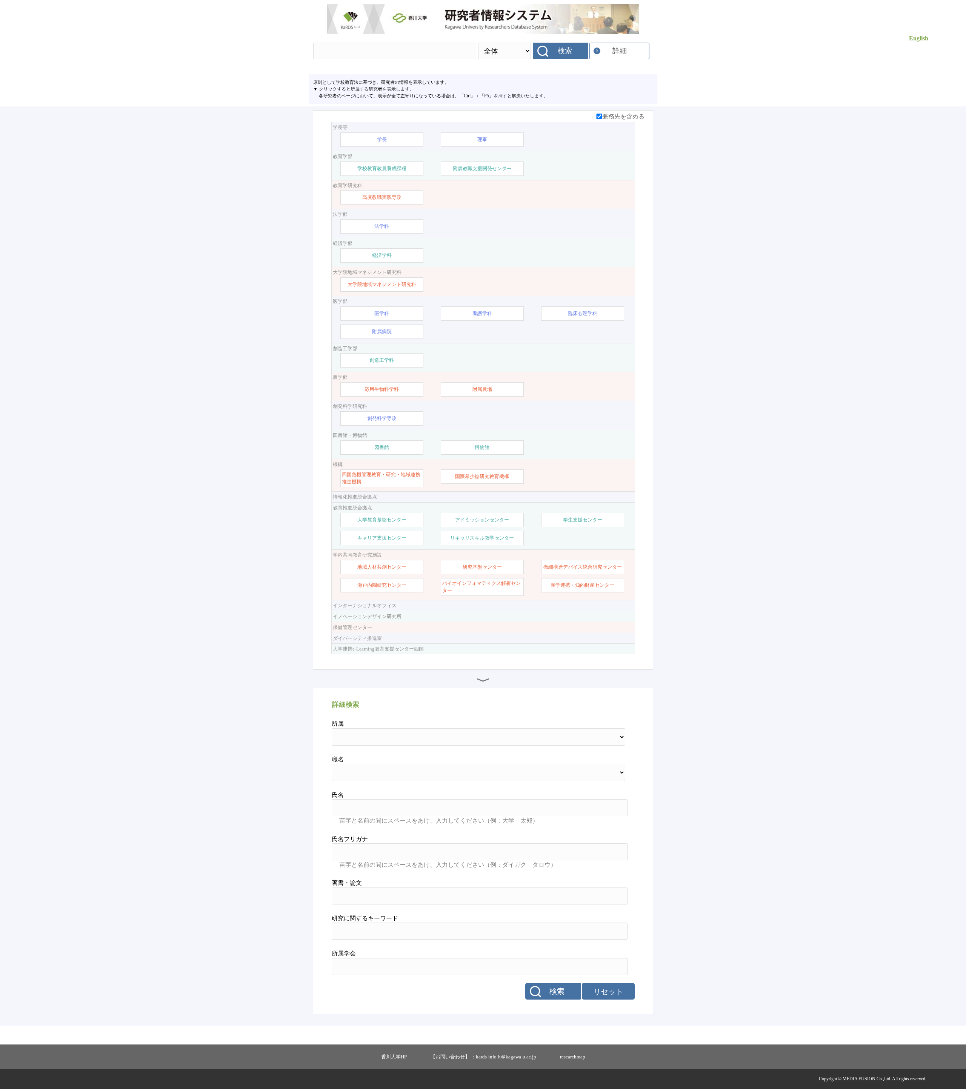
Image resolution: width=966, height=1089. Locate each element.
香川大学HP (394, 1057)
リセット (608, 991)
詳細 (619, 51)
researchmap (572, 1057)
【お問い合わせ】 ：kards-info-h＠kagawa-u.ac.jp (483, 1057)
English (918, 38)
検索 (565, 51)
